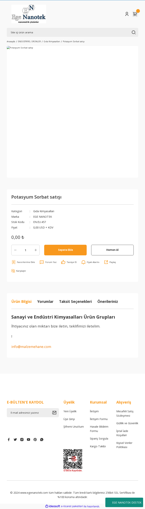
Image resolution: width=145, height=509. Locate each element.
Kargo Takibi (98, 446)
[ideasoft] (52, 506)
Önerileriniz (107, 301)
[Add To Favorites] (23, 262)
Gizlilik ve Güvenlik (127, 423)
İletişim (94, 411)
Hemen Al (112, 250)
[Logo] (28, 14)
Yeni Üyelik (69, 411)
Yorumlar (45, 301)
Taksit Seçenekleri (75, 301)
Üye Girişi (69, 419)
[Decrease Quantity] (15, 250)
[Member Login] (127, 14)
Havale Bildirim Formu (99, 429)
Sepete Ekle (65, 250)
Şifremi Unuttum (73, 426)
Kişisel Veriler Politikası (124, 445)
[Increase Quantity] (35, 250)
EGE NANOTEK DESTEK (126, 502)
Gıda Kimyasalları (43, 211)
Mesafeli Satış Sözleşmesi (124, 413)
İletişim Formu (99, 419)
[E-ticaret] (72, 506)
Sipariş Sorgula (99, 438)
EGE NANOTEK (42, 216)
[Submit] (55, 412)
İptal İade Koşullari (122, 433)
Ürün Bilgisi (21, 301)
